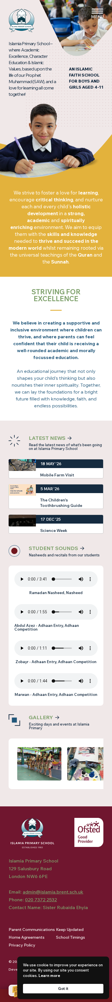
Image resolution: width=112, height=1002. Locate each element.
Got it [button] (63, 988)
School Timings (70, 937)
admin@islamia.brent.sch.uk (53, 892)
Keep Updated (70, 929)
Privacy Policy (22, 945)
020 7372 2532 (41, 899)
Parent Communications (32, 929)
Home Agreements (27, 937)
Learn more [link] (49, 975)
